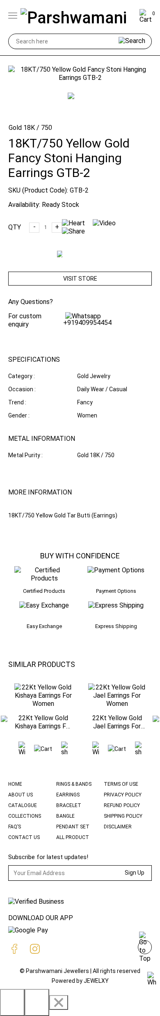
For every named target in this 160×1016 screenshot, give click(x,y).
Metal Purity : (25, 455)
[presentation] (4, 719)
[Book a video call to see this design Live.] (107, 223)
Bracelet (68, 805)
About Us (20, 795)
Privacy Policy (123, 795)
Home (15, 784)
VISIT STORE (80, 278)
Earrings (68, 795)
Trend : (17, 402)
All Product (72, 837)
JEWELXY (96, 980)
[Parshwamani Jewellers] (78, 16)
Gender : (19, 415)
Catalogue (22, 805)
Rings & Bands (73, 784)
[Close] (58, 1002)
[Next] (37, 1002)
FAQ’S (14, 827)
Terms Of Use (121, 784)
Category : (21, 376)
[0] (145, 19)
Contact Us (24, 837)
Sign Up (134, 872)
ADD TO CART (84, 261)
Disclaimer (118, 827)
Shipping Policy (123, 816)
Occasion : (22, 389)
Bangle (65, 816)
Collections (24, 816)
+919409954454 (87, 323)
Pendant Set (72, 827)
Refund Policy (122, 805)
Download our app (40, 918)
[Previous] (12, 1002)
